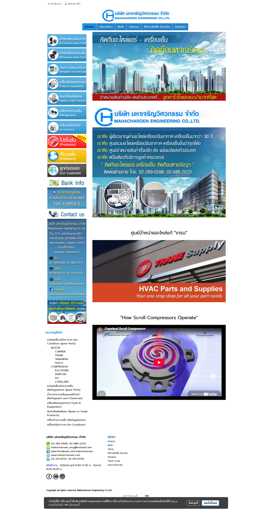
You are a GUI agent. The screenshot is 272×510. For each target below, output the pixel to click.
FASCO (59, 363)
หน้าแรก (89, 27)
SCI (57, 378)
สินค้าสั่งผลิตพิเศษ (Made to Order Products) (67, 413)
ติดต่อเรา (180, 27)
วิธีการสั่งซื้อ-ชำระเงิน (157, 27)
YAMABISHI (61, 359)
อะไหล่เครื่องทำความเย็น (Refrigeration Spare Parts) (63, 388)
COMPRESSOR (59, 367)
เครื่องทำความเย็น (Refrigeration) (66, 420)
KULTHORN (61, 370)
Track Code (114, 461)
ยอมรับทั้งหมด (210, 503)
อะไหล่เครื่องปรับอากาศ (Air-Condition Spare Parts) (63, 341)
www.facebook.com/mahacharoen (72, 451)
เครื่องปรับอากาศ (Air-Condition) (66, 425)
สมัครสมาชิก (73, 3)
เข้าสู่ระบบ (56, 3)
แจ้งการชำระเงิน (115, 465)
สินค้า (121, 27)
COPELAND (62, 382)
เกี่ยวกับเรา (106, 27)
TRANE (59, 355)
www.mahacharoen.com (65, 455)
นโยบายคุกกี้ (74, 504)
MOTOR (55, 348)
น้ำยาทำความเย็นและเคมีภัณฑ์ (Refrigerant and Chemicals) (64, 396)
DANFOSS (60, 374)
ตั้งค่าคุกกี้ (193, 503)
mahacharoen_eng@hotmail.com (71, 447)
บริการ (111, 449)
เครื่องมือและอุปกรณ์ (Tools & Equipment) (64, 405)
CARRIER (60, 351)
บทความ (134, 27)
